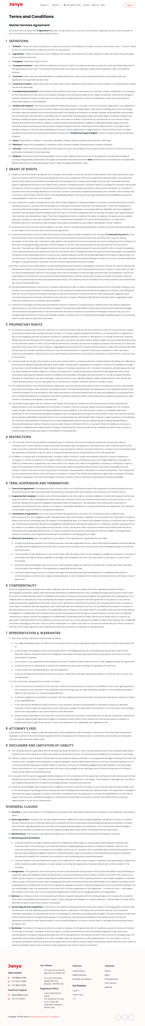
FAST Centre (110, 983)
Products (43, 5)
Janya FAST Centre (73, 5)
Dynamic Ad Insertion (82, 979)
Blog (103, 5)
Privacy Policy (35, 1016)
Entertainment (111, 979)
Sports (108, 971)
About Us (95, 5)
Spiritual (108, 987)
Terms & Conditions (51, 1016)
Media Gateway (79, 975)
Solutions (55, 5)
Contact (86, 5)
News (107, 975)
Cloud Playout (78, 971)
